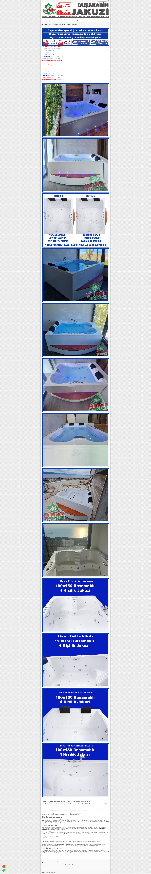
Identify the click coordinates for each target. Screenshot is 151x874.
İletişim (87, 20)
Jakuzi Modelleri (93, 20)
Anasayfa (76, 20)
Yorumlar (98, 20)
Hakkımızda (82, 20)
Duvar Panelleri (104, 20)
